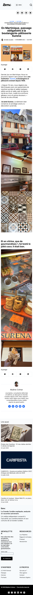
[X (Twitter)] (18, 12)
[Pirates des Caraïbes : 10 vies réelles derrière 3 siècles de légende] (16, 433)
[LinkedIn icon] (13, 406)
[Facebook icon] (9, 406)
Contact (22, 575)
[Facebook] (13, 69)
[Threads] (26, 12)
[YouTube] (30, 12)
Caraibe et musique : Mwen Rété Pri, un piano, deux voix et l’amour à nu (16, 499)
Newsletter (23, 542)
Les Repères (23, 535)
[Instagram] (22, 12)
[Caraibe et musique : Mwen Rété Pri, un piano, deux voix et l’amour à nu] (16, 487)
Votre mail (4, 552)
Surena (12, 79)
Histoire (3, 575)
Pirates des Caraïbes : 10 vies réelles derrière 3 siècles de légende (16, 445)
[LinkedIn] (28, 69)
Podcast (22, 539)
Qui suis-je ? (23, 571)
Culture (29, 39)
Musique (3, 573)
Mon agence (23, 573)
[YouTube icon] (23, 406)
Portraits (4, 577)
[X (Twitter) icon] (16, 406)
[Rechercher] (31, 5)
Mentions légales (25, 577)
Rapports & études (25, 537)
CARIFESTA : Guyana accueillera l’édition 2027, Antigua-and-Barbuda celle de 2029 (16, 472)
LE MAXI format (6, 571)
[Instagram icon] (20, 406)
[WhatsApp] (5, 69)
